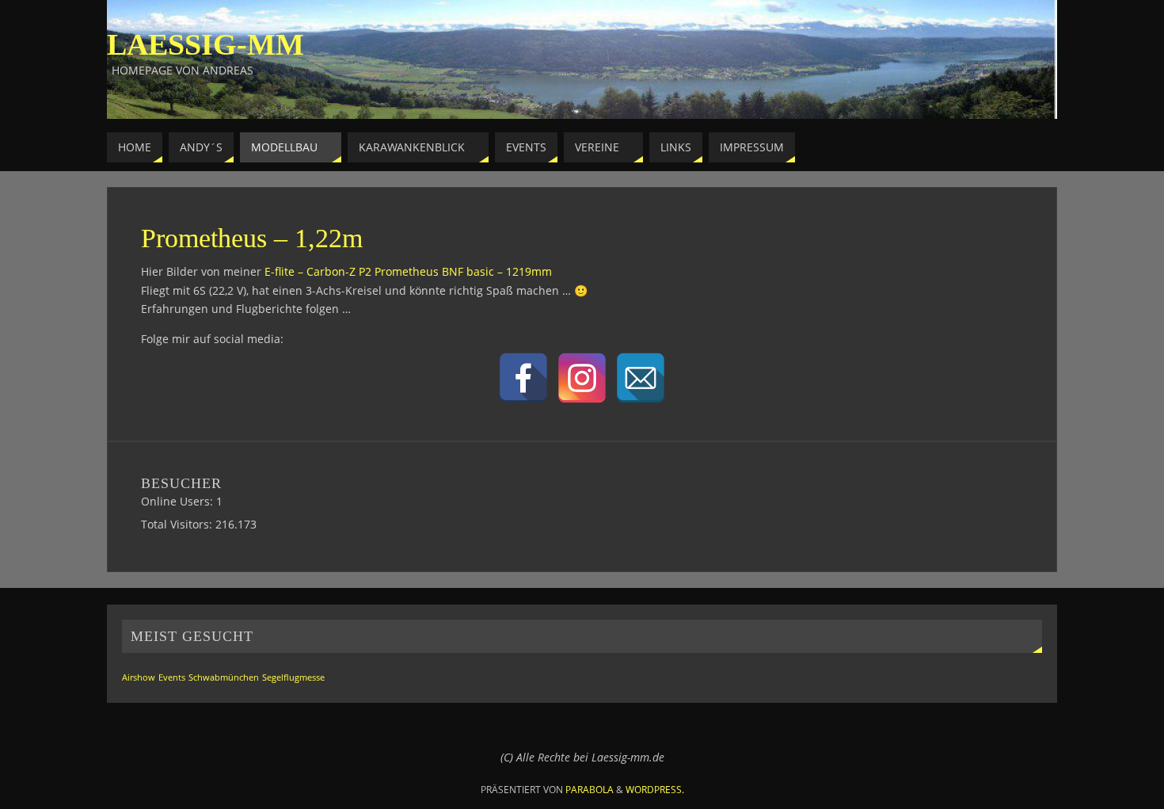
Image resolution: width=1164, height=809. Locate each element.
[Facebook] (523, 378)
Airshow (138, 677)
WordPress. (655, 789)
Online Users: (178, 501)
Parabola (589, 789)
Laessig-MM (205, 44)
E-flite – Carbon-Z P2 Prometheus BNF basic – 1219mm (408, 271)
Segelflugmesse (293, 677)
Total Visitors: (178, 524)
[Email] (640, 378)
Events (171, 677)
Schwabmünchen (223, 677)
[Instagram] (582, 378)
